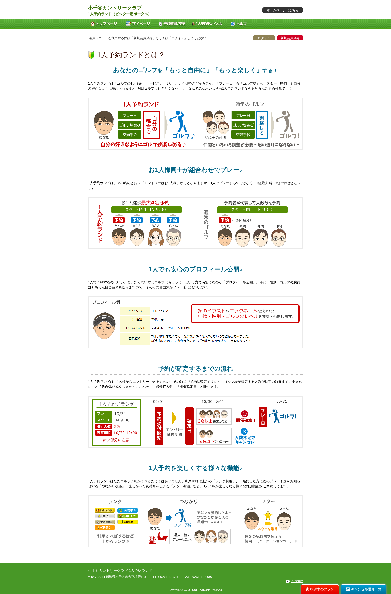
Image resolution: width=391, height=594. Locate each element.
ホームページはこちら (282, 10)
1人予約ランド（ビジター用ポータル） (120, 14)
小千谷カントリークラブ (115, 7)
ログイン (264, 38)
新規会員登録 (290, 38)
